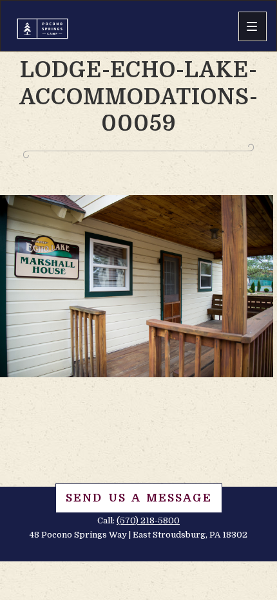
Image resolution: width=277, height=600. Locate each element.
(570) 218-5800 (148, 520)
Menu (252, 26)
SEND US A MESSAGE (139, 498)
